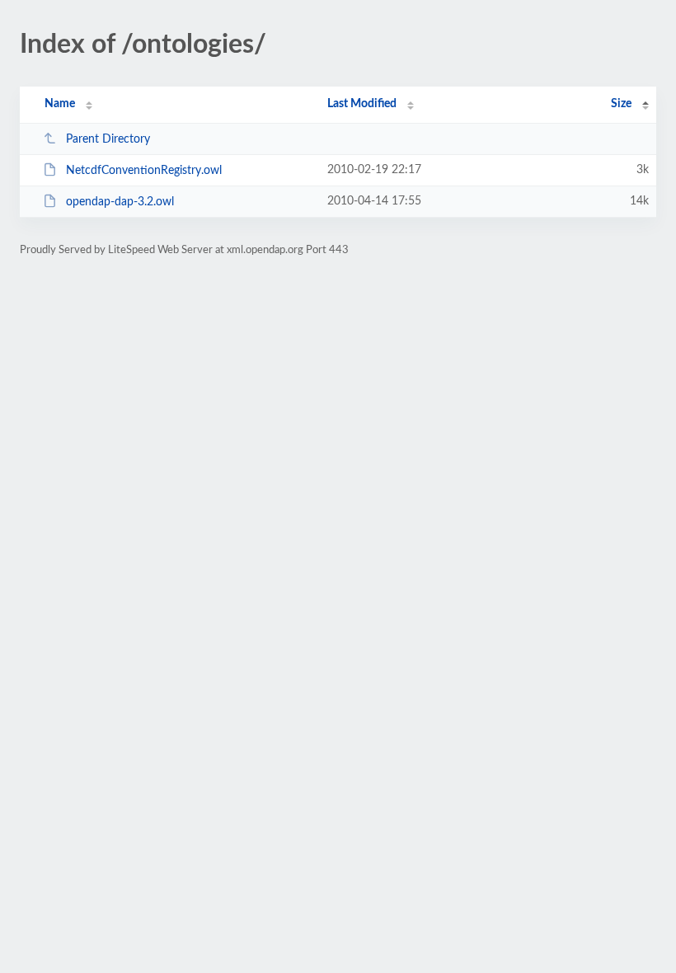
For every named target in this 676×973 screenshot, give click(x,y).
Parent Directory (108, 139)
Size (621, 104)
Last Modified (362, 104)
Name (60, 104)
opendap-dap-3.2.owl (120, 202)
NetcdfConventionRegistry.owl (144, 170)
